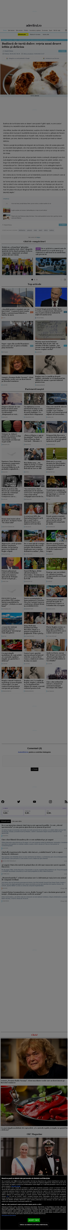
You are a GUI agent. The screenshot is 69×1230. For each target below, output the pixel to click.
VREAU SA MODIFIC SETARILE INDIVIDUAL (34, 1225)
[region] (34, 1202)
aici (7, 1196)
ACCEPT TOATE (34, 1220)
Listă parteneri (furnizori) (9, 1215)
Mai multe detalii (15, 1186)
